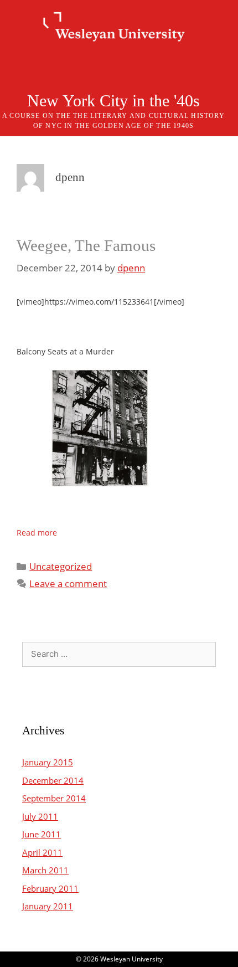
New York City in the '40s (113, 100)
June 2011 (41, 834)
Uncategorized (60, 566)
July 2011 (40, 816)
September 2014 (54, 798)
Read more (37, 532)
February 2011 (50, 888)
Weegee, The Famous (86, 245)
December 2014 (53, 780)
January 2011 (47, 906)
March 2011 (45, 870)
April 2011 (42, 852)
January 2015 (47, 762)
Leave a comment (68, 583)
